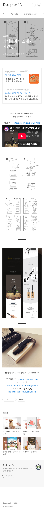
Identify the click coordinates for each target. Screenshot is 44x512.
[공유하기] (9, 399)
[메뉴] (39, 5)
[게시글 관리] (13, 399)
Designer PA (12, 5)
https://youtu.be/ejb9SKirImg (26, 123)
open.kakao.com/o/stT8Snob (22, 392)
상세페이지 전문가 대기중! (18, 93)
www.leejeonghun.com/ (28, 379)
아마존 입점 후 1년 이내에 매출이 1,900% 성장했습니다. (14, 80)
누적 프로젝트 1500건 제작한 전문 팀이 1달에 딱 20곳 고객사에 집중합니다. (21, 97)
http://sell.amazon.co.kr (14, 72)
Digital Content (30, 14)
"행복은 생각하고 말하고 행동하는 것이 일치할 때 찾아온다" (17, 469)
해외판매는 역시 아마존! (14, 75)
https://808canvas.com (14, 89)
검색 (34, 5)
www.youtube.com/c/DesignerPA (22, 385)
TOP (39, 504)
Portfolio (14, 14)
